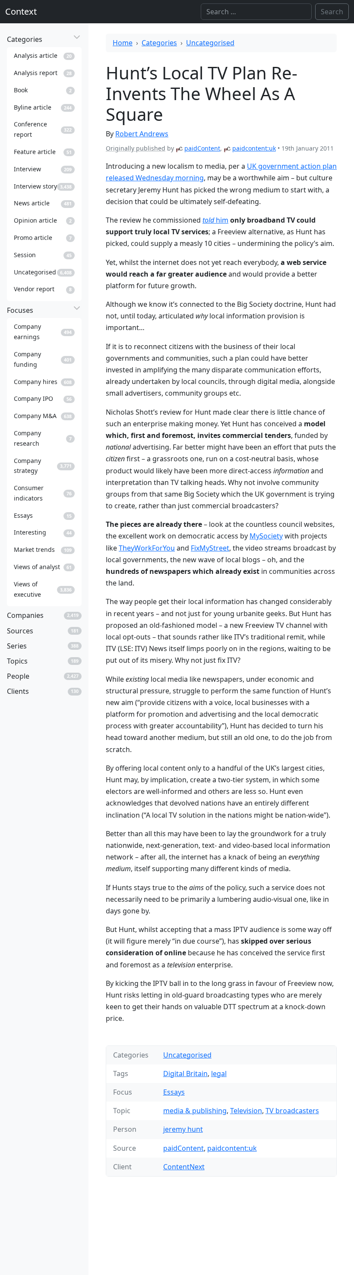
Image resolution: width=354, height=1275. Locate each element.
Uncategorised (210, 42)
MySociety (266, 536)
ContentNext (184, 1166)
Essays (174, 1092)
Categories (159, 42)
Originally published (135, 148)
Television (246, 1110)
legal (219, 1073)
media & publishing (195, 1110)
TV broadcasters (292, 1110)
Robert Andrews (141, 134)
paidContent (202, 148)
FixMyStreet (210, 548)
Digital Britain (185, 1073)
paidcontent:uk (254, 148)
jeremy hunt (183, 1129)
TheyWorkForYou (147, 548)
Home (123, 42)
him (215, 220)
